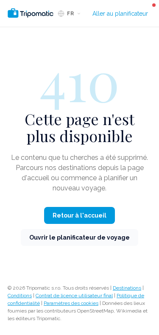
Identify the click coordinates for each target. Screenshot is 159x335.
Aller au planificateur (120, 13)
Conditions (20, 296)
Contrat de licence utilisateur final (74, 296)
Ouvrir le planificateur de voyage (79, 237)
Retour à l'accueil (79, 215)
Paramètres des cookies (71, 303)
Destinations (127, 288)
